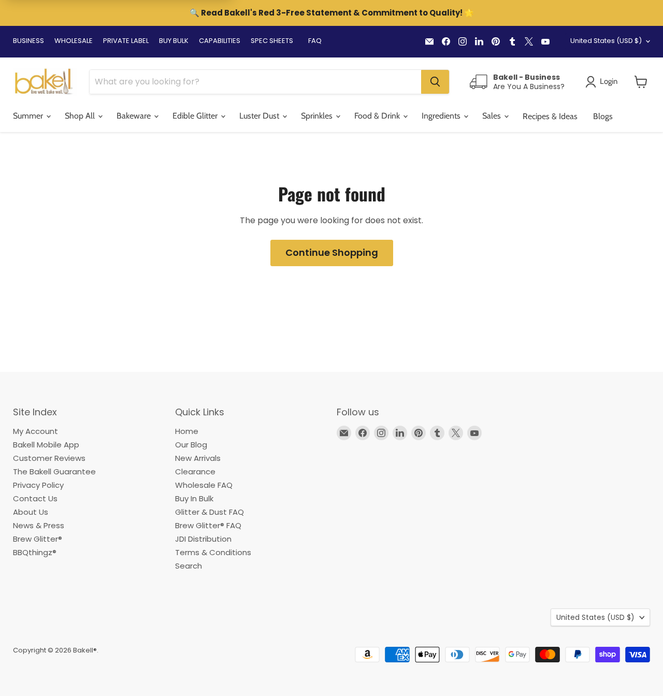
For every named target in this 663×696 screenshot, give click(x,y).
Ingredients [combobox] (442, 116)
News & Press (38, 525)
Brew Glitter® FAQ (208, 525)
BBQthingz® (34, 552)
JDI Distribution (203, 538)
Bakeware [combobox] (135, 116)
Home (186, 431)
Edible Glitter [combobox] (196, 116)
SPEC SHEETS (272, 41)
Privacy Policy (38, 485)
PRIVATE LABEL (126, 41)
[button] (641, 81)
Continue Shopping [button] (331, 252)
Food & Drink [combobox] (378, 116)
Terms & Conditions (213, 552)
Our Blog (191, 444)
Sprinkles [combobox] (318, 116)
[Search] (435, 82)
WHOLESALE (73, 41)
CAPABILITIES (219, 41)
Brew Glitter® (37, 538)
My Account (35, 431)
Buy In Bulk (194, 498)
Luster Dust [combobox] (260, 116)
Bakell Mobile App (46, 444)
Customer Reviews (49, 458)
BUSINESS (28, 41)
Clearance (195, 471)
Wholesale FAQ (204, 485)
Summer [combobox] (29, 116)
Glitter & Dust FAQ (209, 511)
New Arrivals (198, 458)
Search (188, 565)
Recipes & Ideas (550, 116)
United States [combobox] (606, 41)
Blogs (603, 116)
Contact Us (35, 498)
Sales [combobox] (492, 116)
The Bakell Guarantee (54, 471)
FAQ (315, 41)
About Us (30, 511)
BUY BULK (174, 41)
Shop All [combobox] (81, 116)
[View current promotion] (331, 14)
